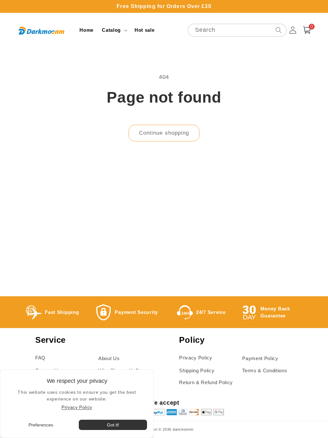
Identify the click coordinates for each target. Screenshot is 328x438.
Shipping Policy (196, 370)
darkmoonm (183, 429)
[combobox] (237, 30)
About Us (108, 358)
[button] (114, 30)
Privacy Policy (195, 357)
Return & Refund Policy (206, 382)
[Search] (278, 30)
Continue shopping (164, 133)
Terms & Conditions (264, 370)
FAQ (40, 357)
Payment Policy (260, 358)
